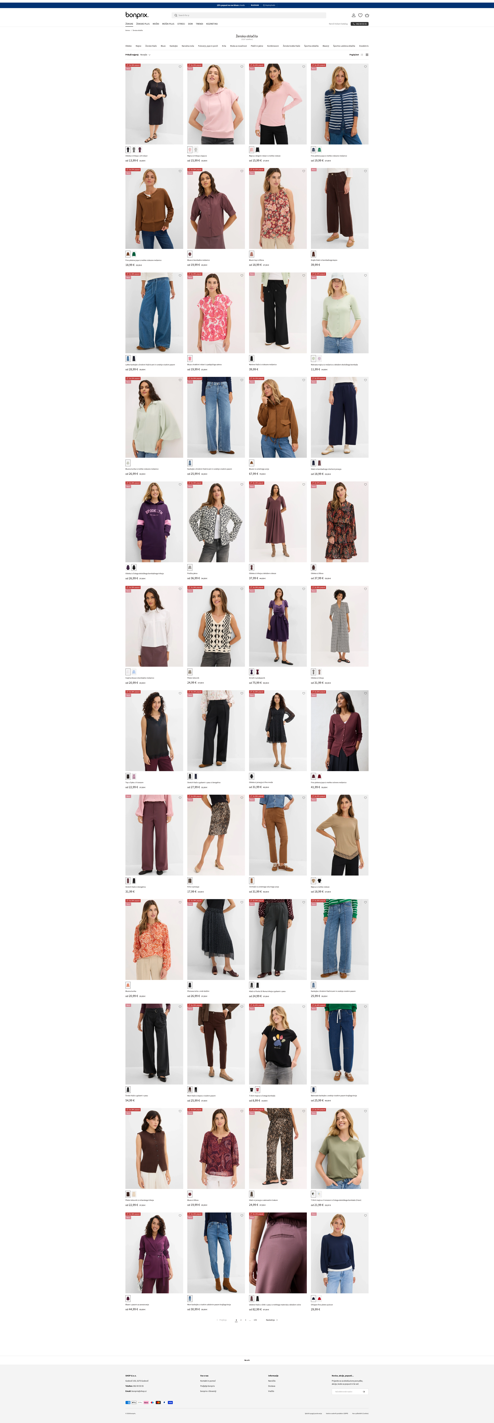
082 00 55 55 (134, 1386)
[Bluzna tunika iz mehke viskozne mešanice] (154, 417)
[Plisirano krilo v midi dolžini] (216, 939)
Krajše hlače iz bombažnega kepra (324, 260)
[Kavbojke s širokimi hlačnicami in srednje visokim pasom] (216, 417)
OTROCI (181, 23)
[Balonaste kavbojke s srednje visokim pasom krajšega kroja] (340, 1044)
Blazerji (326, 46)
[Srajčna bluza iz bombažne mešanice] (154, 626)
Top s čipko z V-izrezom (134, 782)
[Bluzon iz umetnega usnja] (278, 417)
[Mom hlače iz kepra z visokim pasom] (216, 1044)
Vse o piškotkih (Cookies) (360, 1413)
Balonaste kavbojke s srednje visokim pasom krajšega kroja (334, 1095)
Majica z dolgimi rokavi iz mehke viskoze (264, 156)
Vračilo (271, 1391)
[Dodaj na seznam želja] (180, 67)
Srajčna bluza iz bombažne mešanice (139, 678)
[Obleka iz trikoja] (340, 626)
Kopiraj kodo (270, 5)
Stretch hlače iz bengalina (135, 887)
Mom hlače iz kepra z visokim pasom (201, 1095)
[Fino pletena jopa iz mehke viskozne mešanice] (340, 104)
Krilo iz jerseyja (193, 886)
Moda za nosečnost (238, 46)
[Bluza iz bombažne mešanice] (216, 208)
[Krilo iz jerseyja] (216, 835)
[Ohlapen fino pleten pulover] (340, 1252)
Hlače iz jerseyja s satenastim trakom (263, 1200)
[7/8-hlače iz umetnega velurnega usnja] (278, 835)
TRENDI (199, 23)
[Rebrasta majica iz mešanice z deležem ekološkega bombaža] (340, 312)
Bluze (163, 46)
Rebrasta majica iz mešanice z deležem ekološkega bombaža (334, 364)
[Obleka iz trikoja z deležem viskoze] (278, 521)
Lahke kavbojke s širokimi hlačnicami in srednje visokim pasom (150, 364)
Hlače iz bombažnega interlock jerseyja (326, 469)
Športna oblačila (311, 46)
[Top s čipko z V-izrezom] (154, 730)
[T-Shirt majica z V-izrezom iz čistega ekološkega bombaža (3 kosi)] (340, 1148)
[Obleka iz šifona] (340, 521)
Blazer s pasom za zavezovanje (137, 1304)
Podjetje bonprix (207, 1386)
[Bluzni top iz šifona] (278, 208)
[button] (367, 15)
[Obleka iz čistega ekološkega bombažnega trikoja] (154, 521)
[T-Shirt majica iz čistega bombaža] (278, 1044)
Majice (138, 46)
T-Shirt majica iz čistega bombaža (262, 1095)
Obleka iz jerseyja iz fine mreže (261, 782)
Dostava (271, 1386)
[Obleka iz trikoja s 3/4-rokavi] (154, 104)
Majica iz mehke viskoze (320, 887)
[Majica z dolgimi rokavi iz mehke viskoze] (278, 104)
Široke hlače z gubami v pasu (136, 1095)
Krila (224, 46)
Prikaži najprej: (132, 54)
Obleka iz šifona (317, 573)
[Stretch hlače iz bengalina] (154, 835)
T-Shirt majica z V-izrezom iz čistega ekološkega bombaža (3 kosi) (336, 1200)
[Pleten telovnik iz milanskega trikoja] (154, 1148)
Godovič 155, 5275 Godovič (136, 1380)
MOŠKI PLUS (168, 23)
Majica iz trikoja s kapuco (197, 156)
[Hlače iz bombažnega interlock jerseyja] (340, 417)
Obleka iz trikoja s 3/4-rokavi (136, 156)
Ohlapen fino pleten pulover (322, 1304)
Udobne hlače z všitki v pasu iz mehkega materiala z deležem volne (275, 1304)
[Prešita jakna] (216, 521)
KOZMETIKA (212, 23)
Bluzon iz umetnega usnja (259, 469)
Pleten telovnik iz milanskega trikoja (139, 1200)
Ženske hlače (151, 46)
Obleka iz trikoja (317, 678)
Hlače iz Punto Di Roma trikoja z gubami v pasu (267, 991)
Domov (127, 30)
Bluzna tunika (130, 991)
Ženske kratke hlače (291, 46)
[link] (221, 1320)
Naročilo (272, 1380)
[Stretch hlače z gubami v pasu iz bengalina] (216, 730)
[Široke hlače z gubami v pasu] (154, 1044)
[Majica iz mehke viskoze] (340, 835)
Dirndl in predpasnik (257, 678)
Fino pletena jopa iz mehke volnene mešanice (328, 782)
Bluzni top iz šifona (256, 260)
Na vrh (247, 1360)
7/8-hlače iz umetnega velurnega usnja (264, 886)
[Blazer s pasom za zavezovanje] (154, 1252)
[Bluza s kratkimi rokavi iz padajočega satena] (216, 312)
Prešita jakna (192, 573)
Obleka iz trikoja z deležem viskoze (262, 573)
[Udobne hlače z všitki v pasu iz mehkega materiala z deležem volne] (278, 1252)
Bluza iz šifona (192, 1200)
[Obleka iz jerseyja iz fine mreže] (278, 730)
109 (255, 1320)
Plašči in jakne (257, 46)
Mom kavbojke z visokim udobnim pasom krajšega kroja (209, 1304)
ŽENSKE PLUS (143, 23)
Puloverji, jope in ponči (208, 46)
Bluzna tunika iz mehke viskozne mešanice (141, 469)
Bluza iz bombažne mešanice (198, 260)
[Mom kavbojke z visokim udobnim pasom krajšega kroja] (216, 1252)
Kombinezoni (273, 46)
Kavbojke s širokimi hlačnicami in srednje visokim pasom (209, 469)
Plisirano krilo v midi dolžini (198, 991)
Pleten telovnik (193, 678)
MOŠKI (156, 23)
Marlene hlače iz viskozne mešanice (263, 364)
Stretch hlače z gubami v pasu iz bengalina (203, 782)
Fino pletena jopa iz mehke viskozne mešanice (329, 156)
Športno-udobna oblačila (344, 46)
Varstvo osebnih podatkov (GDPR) (337, 1413)
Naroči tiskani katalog (338, 23)
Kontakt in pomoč (208, 1380)
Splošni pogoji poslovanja (313, 1413)
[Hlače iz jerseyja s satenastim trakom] (278, 1148)
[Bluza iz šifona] (216, 1148)
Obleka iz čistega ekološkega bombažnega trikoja (144, 573)
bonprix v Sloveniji (208, 1391)
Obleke (128, 46)
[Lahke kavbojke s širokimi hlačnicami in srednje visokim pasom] (154, 312)
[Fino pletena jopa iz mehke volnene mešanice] (340, 730)
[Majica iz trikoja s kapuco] (216, 104)
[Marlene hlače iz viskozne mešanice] (278, 312)
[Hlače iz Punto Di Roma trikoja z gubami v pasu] (278, 939)
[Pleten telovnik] (216, 626)
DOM (190, 23)
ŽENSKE (129, 23)
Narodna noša (188, 46)
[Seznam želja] (360, 15)
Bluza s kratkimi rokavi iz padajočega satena (204, 364)
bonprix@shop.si (136, 1391)
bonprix (132, 1413)
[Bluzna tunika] (154, 939)
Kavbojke (174, 46)
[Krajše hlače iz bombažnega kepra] (340, 208)
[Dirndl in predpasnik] (278, 626)
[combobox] (249, 15)
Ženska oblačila (138, 30)
